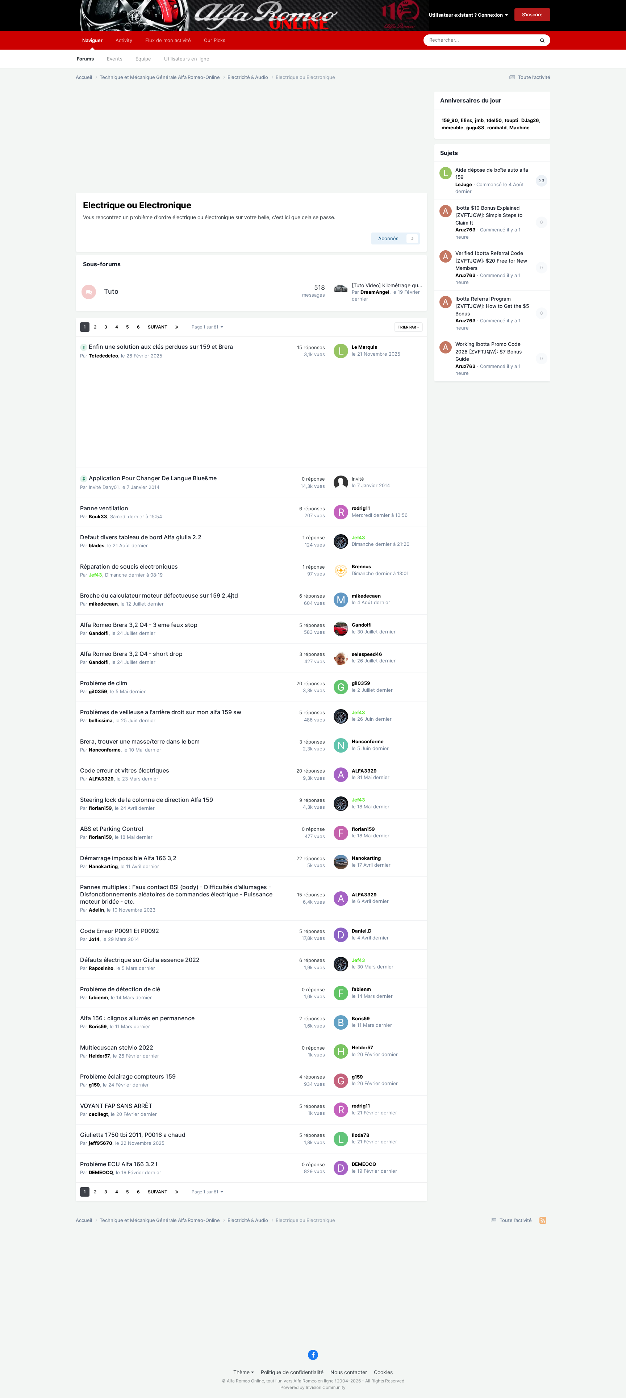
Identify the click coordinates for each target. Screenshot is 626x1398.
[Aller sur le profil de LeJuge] (445, 173)
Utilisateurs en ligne (186, 59)
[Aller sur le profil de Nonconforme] (341, 745)
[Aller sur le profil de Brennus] (341, 570)
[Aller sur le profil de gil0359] (341, 687)
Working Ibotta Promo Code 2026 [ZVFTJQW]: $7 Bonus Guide (488, 351)
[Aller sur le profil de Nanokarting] (341, 862)
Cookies (383, 1372)
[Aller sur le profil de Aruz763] (445, 211)
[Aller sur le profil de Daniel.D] (341, 935)
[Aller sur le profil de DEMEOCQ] (341, 1168)
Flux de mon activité (168, 40)
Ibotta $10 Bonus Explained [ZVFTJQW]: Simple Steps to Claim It (488, 215)
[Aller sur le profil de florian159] (341, 833)
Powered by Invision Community (313, 1387)
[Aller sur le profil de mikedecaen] (341, 600)
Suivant (157, 327)
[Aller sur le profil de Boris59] (341, 1022)
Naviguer (92, 40)
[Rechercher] (542, 40)
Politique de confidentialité (292, 1372)
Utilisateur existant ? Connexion (467, 15)
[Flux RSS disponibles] (542, 1220)
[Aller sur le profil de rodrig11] (341, 512)
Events (114, 59)
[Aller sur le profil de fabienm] (341, 993)
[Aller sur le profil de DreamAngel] (341, 289)
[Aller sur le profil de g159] (341, 1080)
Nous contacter (348, 1372)
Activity (124, 40)
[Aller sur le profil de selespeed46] (341, 658)
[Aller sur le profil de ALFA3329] (341, 774)
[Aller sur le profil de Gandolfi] (341, 628)
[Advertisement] (207, 142)
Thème (242, 1372)
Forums (85, 59)
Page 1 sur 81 (206, 327)
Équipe (143, 59)
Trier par (407, 327)
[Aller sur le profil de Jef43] (341, 541)
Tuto (111, 291)
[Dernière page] (177, 327)
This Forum (513, 40)
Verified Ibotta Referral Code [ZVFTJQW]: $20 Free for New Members (491, 260)
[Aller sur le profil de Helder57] (341, 1051)
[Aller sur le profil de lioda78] (341, 1139)
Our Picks (214, 40)
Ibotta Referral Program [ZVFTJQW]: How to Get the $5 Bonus (492, 306)
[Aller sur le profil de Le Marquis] (341, 351)
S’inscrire (532, 14)
